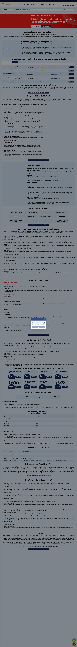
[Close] (44, 319)
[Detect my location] (44, 322)
